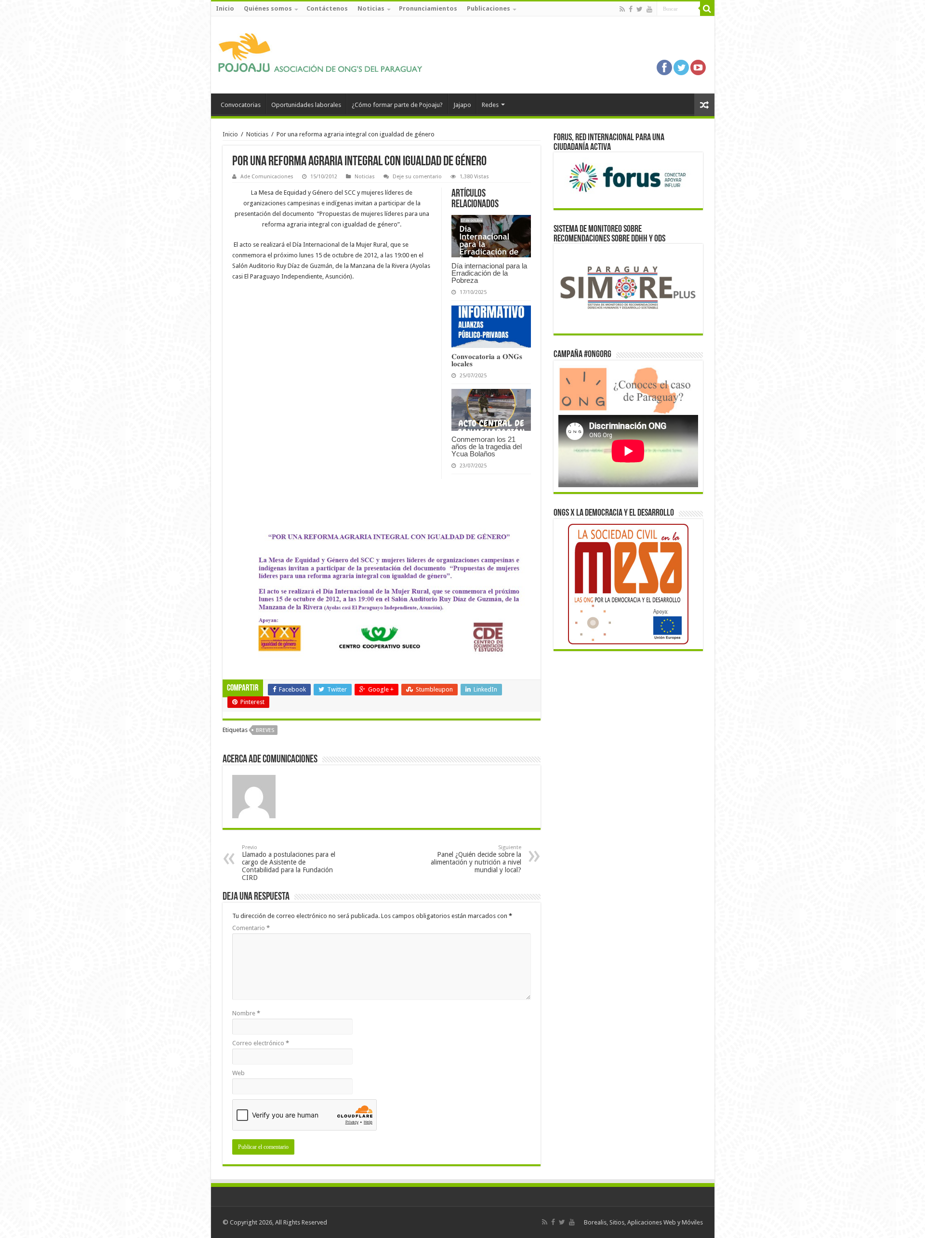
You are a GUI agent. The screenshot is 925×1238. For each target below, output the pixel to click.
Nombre (246, 1013)
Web (238, 1073)
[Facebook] (631, 9)
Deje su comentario (417, 176)
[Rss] (622, 9)
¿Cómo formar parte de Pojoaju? (397, 104)
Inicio (225, 8)
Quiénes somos (268, 8)
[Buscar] (707, 8)
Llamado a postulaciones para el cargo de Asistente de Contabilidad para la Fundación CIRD (288, 862)
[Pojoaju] (324, 53)
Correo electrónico (260, 1043)
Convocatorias (241, 104)
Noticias (370, 8)
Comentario (251, 928)
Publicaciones (488, 8)
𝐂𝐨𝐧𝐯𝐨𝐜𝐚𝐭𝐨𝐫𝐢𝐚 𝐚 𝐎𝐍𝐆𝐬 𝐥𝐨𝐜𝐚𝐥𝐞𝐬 (486, 360)
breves (265, 730)
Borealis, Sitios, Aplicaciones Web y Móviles (643, 1222)
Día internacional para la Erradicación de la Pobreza (489, 273)
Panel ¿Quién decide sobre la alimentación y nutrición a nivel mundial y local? (476, 859)
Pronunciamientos (428, 8)
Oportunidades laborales (306, 104)
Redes (490, 104)
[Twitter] (639, 9)
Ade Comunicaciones (266, 176)
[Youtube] (649, 9)
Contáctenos (327, 8)
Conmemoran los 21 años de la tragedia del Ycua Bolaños (486, 446)
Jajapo (462, 104)
